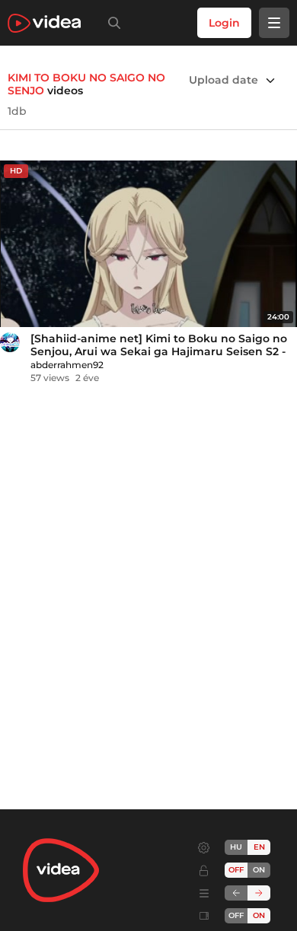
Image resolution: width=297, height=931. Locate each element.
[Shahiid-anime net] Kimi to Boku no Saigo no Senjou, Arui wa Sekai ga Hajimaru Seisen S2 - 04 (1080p (158, 351)
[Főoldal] (44, 23)
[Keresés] (111, 23)
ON (259, 870)
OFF (236, 915)
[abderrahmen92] (10, 342)
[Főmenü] (274, 23)
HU (236, 847)
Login (224, 23)
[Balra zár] (236, 893)
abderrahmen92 (67, 364)
